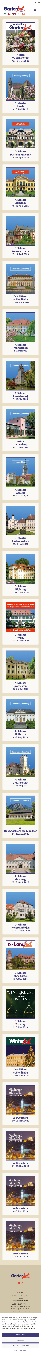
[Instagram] (22, 1283)
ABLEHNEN (20, 1340)
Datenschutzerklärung (20, 1350)
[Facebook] (19, 1283)
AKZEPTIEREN (20, 1335)
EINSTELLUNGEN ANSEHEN (20, 1346)
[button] (35, 10)
